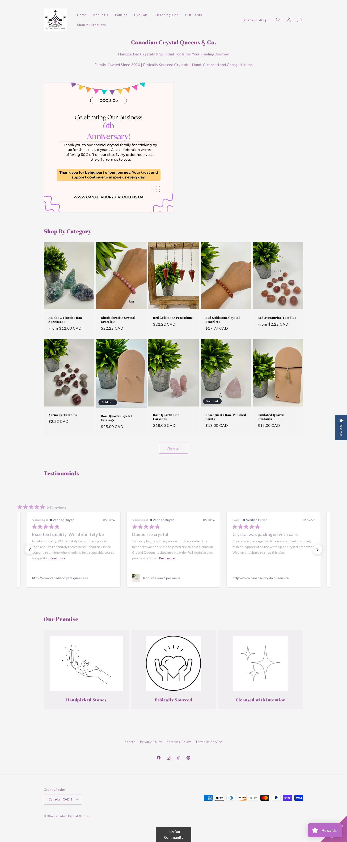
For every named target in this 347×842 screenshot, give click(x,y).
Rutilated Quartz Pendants (271, 417)
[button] (278, 20)
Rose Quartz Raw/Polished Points (225, 417)
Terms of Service (208, 742)
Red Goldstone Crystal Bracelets (222, 320)
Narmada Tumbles (62, 415)
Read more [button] (66, 558)
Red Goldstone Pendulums (173, 318)
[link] (73, 578)
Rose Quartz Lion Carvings (166, 417)
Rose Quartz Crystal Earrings (116, 418)
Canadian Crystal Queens (72, 815)
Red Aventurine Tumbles (277, 318)
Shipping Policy (179, 742)
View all (173, 448)
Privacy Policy (151, 742)
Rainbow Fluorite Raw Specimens (65, 320)
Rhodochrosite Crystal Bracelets (118, 320)
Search (130, 742)
